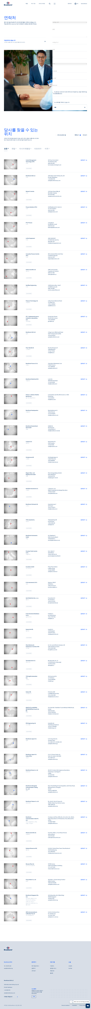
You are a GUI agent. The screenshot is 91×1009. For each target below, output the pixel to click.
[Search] (49, 3)
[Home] (8, 3)
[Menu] (54, 3)
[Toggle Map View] (80, 135)
